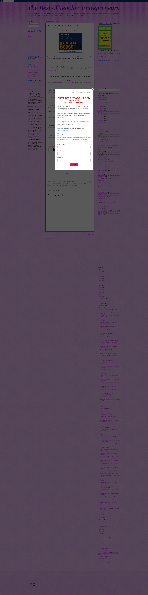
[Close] (92, 89)
